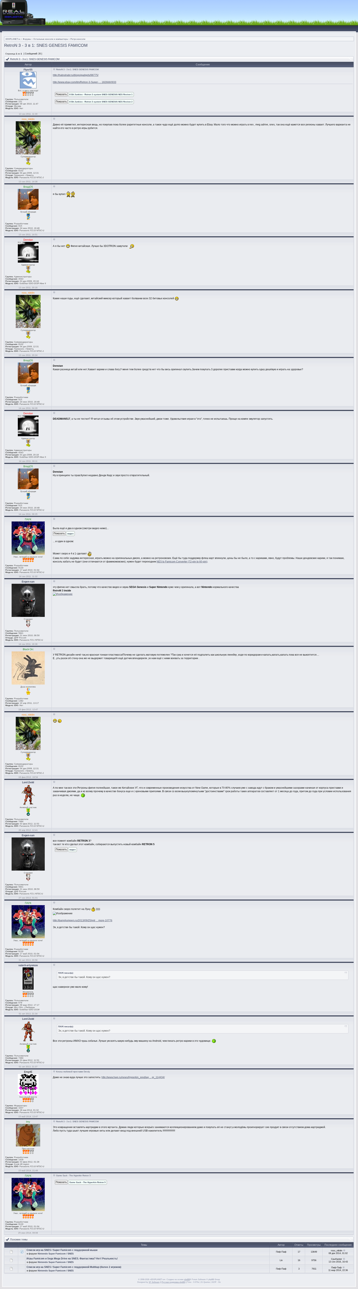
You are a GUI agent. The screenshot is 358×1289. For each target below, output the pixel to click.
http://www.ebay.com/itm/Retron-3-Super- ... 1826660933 (84, 82)
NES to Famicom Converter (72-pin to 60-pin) (182, 561)
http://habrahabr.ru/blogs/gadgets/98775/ (75, 75)
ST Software (154, 1282)
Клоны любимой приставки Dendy (73, 1071)
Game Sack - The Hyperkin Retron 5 (73, 1175)
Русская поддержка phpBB (173, 1282)
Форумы (27, 39)
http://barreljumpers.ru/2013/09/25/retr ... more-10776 (82, 920)
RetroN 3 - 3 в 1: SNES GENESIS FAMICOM (46, 45)
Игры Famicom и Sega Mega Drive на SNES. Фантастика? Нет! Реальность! (72, 1258)
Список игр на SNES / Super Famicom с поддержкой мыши (62, 1250)
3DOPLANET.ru (12, 39)
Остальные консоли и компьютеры (50, 39)
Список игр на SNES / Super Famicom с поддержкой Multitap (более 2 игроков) (74, 1267)
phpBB (187, 1279)
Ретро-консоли (77, 39)
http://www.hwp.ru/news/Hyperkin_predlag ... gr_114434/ (133, 1077)
